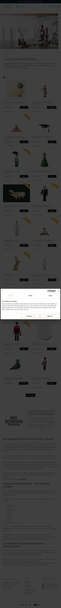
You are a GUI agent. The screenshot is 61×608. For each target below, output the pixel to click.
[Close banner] (58, 291)
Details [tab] (30, 295)
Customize (29, 316)
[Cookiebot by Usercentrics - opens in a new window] (49, 291)
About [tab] (50, 295)
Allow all (49, 316)
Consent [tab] (10, 295)
